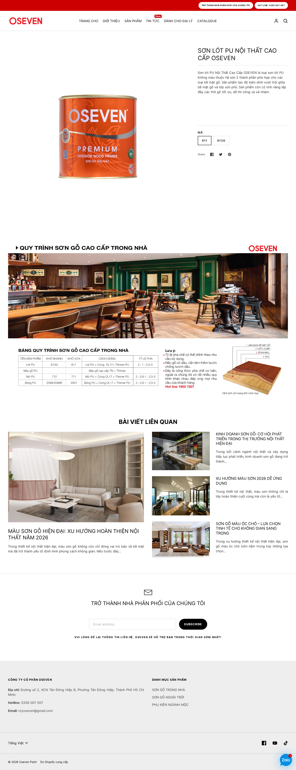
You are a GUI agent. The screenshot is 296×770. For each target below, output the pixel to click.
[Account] (276, 20)
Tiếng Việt (16, 743)
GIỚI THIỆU (111, 21)
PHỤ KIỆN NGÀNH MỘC (170, 705)
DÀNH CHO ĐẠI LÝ (178, 21)
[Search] (285, 20)
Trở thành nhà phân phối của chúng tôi (226, 5)
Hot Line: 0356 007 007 (271, 5)
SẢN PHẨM (133, 21)
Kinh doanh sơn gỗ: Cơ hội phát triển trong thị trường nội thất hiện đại (250, 439)
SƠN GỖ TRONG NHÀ (168, 690)
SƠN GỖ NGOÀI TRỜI (168, 697)
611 (204, 140)
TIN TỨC (153, 21)
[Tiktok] (285, 743)
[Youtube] (274, 743)
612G (221, 140)
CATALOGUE (207, 21)
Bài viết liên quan (148, 421)
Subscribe (193, 624)
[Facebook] (264, 743)
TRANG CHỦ (88, 21)
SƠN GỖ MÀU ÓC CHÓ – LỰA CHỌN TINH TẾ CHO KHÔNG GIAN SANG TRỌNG (248, 528)
